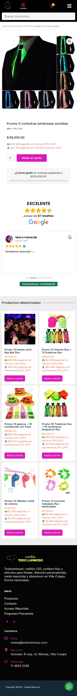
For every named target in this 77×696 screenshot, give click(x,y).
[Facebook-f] (7, 621)
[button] (69, 41)
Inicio (5, 26)
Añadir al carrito (32, 157)
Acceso (23, 8)
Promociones (15, 26)
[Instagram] (14, 621)
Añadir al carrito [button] (15, 378)
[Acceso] (23, 5)
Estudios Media (56, 687)
